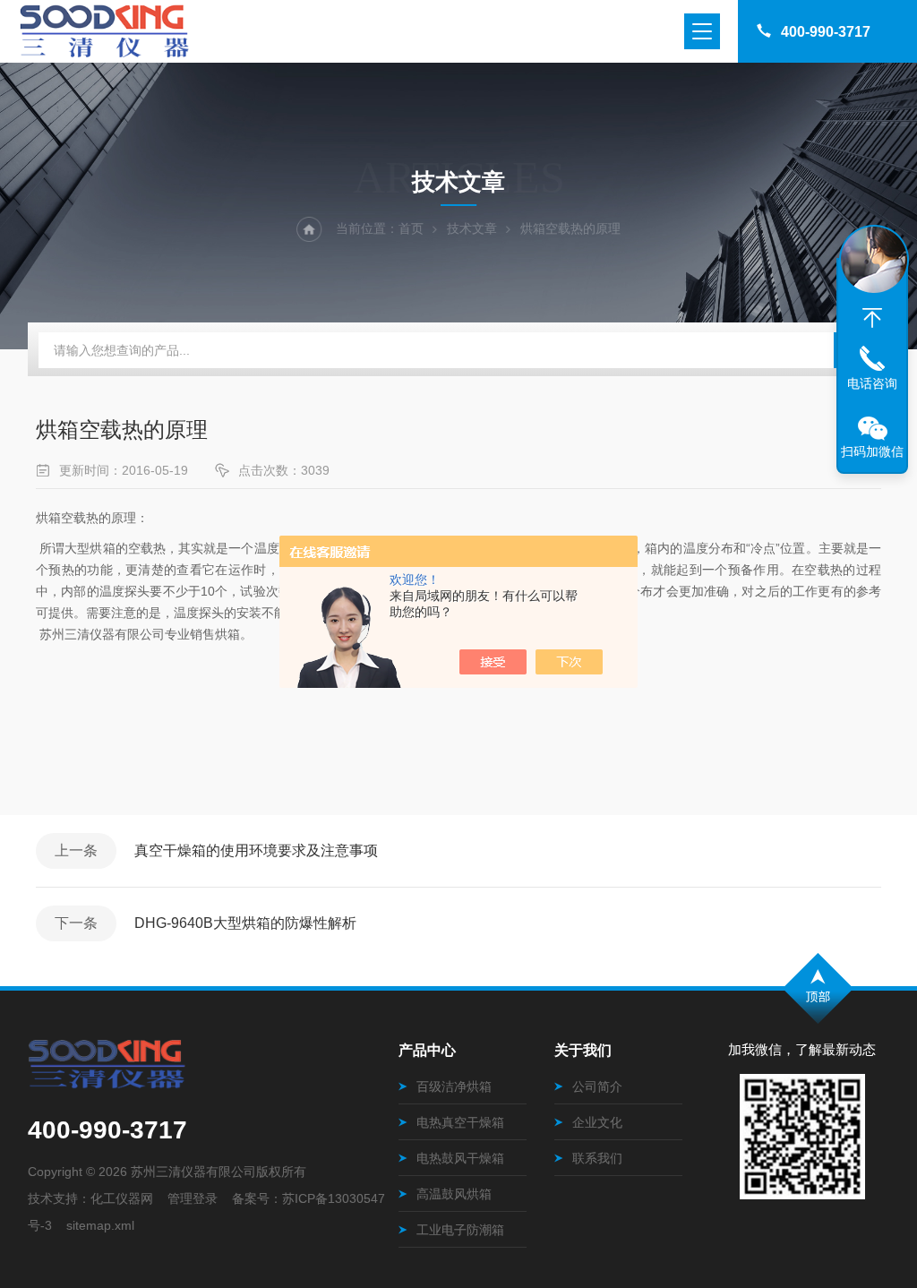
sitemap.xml (100, 1225)
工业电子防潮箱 (460, 1230)
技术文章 (472, 228)
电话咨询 (872, 383)
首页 (411, 228)
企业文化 (597, 1122)
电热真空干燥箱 (460, 1122)
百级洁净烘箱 (454, 1086)
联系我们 (597, 1158)
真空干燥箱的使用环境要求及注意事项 (256, 850)
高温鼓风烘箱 (454, 1194)
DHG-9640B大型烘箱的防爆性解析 (245, 923)
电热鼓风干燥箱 (460, 1158)
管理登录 (192, 1198)
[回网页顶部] (872, 318)
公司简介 (597, 1086)
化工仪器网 (121, 1198)
